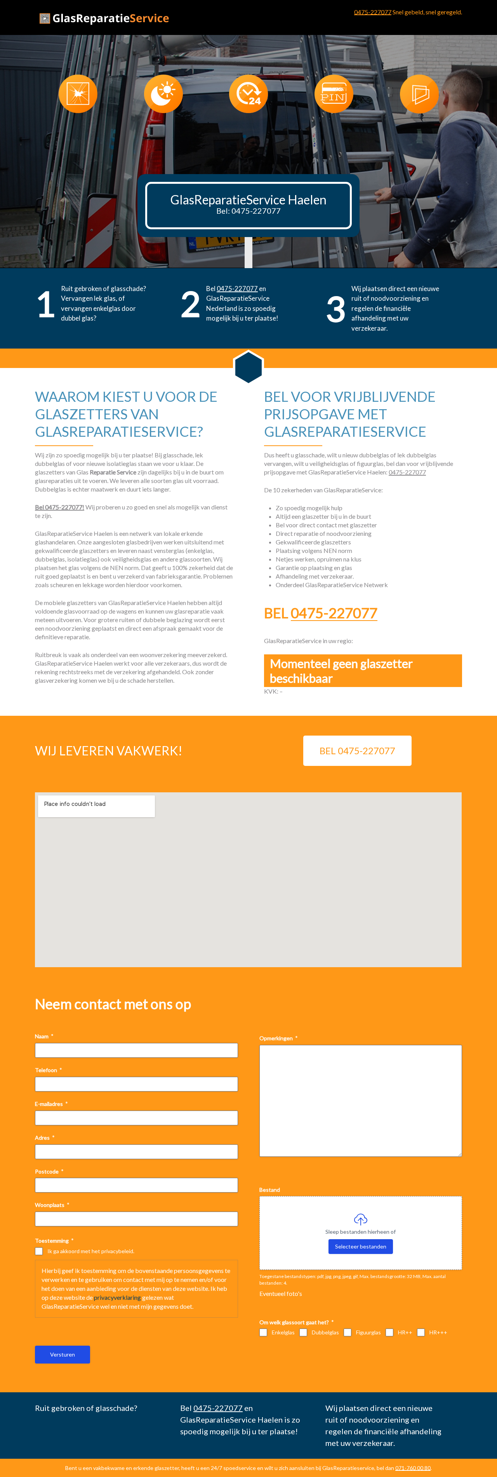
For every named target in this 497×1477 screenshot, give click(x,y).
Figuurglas (368, 1332)
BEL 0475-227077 (357, 750)
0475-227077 (372, 12)
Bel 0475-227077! (59, 507)
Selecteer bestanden (360, 1246)
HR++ (405, 1332)
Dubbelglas (325, 1332)
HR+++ (438, 1332)
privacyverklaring (117, 1297)
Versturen (62, 1354)
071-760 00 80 (413, 1468)
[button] (244, 136)
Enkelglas (283, 1332)
